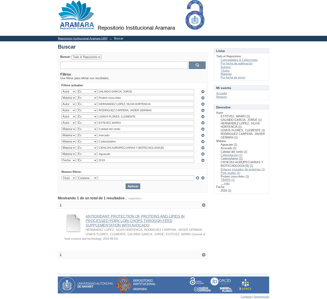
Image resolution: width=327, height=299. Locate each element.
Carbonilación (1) (231, 155)
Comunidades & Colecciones (239, 60)
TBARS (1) (228, 179)
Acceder (221, 93)
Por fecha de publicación (236, 63)
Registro (221, 97)
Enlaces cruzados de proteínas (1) (243, 169)
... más (225, 183)
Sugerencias (261, 296)
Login (265, 5)
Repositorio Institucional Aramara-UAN (82, 38)
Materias (226, 74)
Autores (226, 67)
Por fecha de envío (233, 77)
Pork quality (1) (230, 173)
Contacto (246, 296)
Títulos (225, 70)
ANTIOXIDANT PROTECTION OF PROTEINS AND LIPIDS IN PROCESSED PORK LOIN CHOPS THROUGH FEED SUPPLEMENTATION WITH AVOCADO (135, 220)
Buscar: (65, 56)
